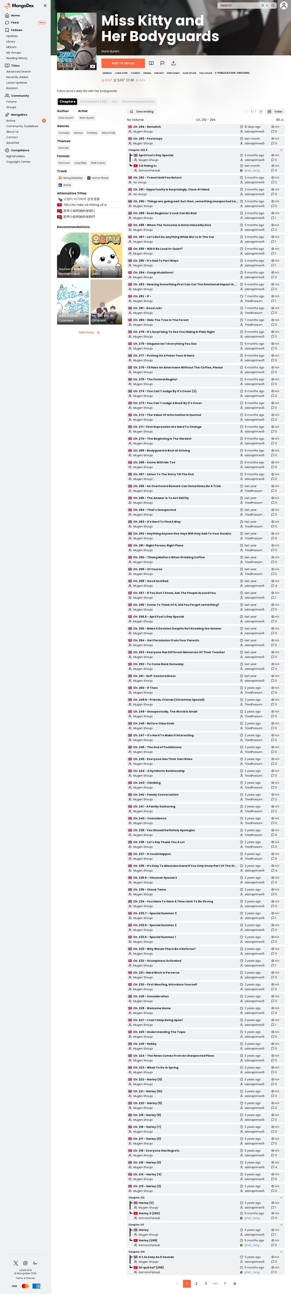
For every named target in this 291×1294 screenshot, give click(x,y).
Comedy (135, 73)
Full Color (205, 73)
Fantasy (159, 73)
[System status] (34, 1263)
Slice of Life (189, 73)
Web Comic (173, 73)
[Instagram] (25, 1263)
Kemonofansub (149, 170)
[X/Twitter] (15, 1263)
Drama (147, 73)
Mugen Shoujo (143, 131)
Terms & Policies (25, 1278)
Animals (107, 73)
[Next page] (260, 111)
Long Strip (121, 73)
